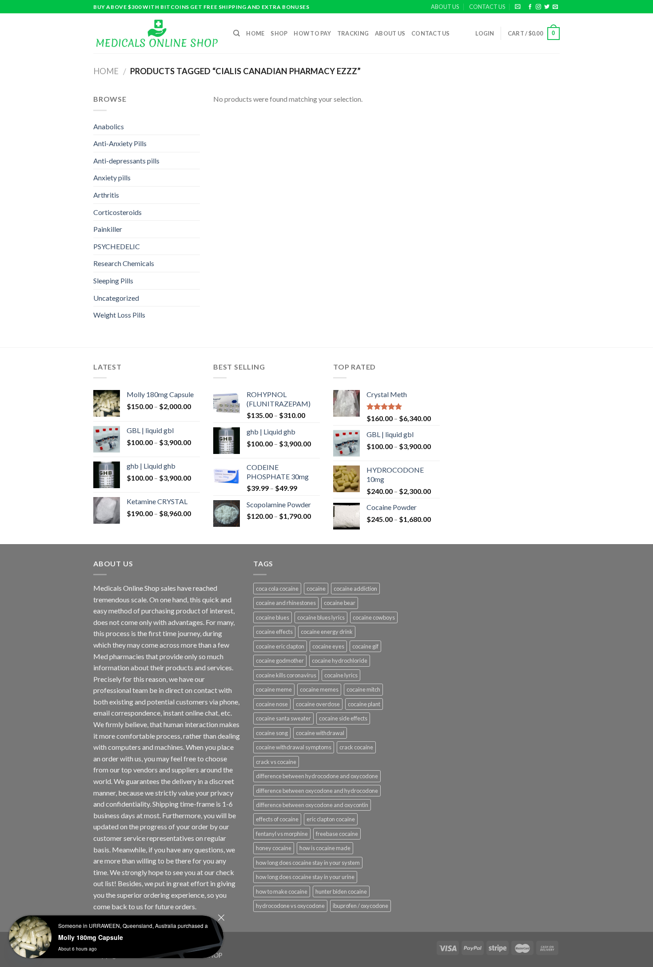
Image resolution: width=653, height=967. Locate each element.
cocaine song (272, 732)
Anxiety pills (112, 177)
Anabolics (108, 126)
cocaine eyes (328, 646)
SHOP (279, 33)
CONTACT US (487, 6)
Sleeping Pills (113, 280)
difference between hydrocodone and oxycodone (317, 776)
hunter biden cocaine (341, 891)
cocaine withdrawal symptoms (293, 747)
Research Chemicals (123, 263)
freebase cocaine (337, 833)
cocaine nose (272, 704)
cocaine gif (365, 646)
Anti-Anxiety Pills (120, 143)
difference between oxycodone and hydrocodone (317, 790)
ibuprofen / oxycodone (360, 905)
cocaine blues (272, 617)
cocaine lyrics (341, 675)
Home (255, 33)
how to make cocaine (281, 891)
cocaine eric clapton (280, 646)
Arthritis (106, 195)
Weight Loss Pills (119, 314)
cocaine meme (274, 689)
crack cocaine (356, 747)
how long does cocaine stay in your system (308, 862)
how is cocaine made (324, 848)
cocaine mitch (363, 689)
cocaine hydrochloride (339, 660)
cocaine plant (364, 704)
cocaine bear (339, 602)
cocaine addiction (355, 588)
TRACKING (353, 33)
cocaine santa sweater (283, 718)
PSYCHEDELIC (116, 246)
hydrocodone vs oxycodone (290, 905)
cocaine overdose (318, 704)
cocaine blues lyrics (321, 617)
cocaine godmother (280, 660)
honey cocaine (273, 848)
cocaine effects (274, 631)
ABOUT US (445, 6)
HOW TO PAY (312, 33)
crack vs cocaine (276, 761)
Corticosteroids (117, 212)
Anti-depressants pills (126, 160)
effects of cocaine (277, 819)
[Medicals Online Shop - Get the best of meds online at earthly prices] (156, 33)
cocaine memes (319, 689)
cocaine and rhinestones (286, 602)
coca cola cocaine (277, 588)
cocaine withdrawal (320, 732)
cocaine (316, 588)
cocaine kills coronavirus (286, 675)
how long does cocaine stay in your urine (305, 876)
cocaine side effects (343, 718)
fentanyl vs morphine (282, 833)
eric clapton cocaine (331, 819)
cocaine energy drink (327, 631)
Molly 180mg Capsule (90, 937)
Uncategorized (116, 298)
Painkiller (107, 229)
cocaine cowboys (374, 617)
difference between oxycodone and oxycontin (312, 804)
